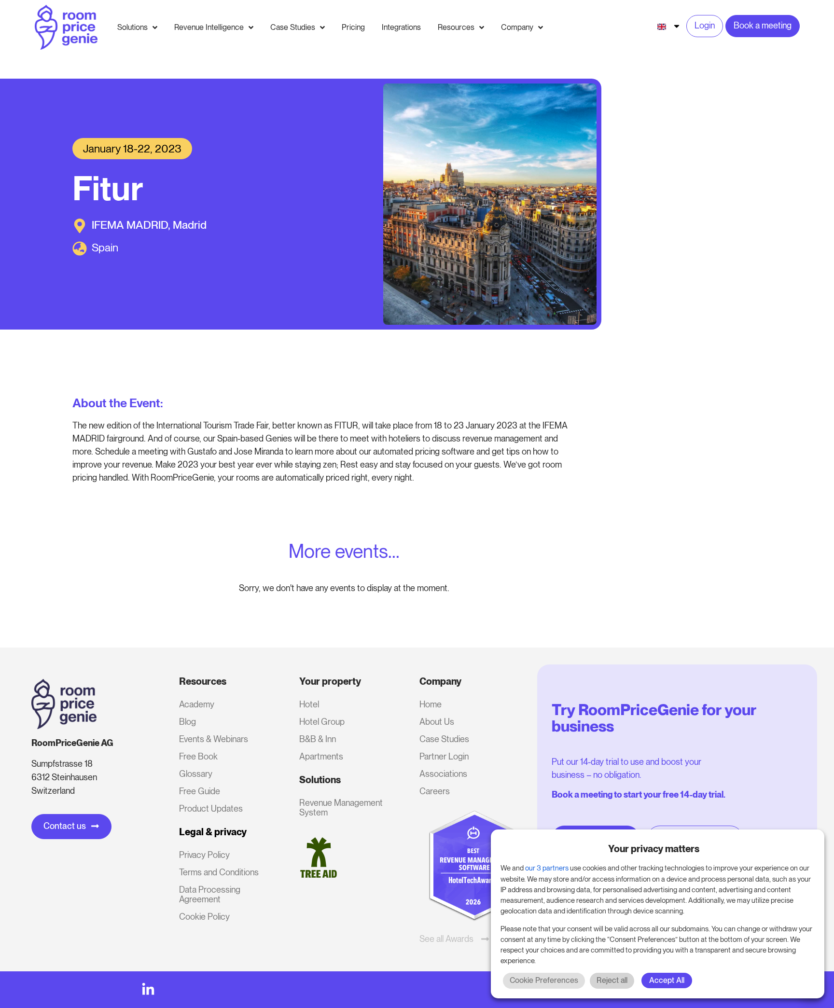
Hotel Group (322, 722)
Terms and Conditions (219, 872)
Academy (196, 704)
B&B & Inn (317, 739)
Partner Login (444, 756)
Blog (187, 722)
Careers (434, 791)
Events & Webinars (213, 739)
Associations (443, 774)
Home (430, 704)
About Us (436, 722)
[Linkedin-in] (148, 989)
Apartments (321, 756)
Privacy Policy (204, 855)
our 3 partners (547, 868)
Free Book (198, 756)
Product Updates (211, 808)
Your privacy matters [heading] (653, 849)
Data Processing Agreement (209, 894)
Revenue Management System (341, 807)
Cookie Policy (204, 916)
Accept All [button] (666, 980)
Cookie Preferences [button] (544, 980)
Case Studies (444, 739)
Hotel (309, 704)
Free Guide (199, 791)
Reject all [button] (612, 980)
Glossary (195, 774)
